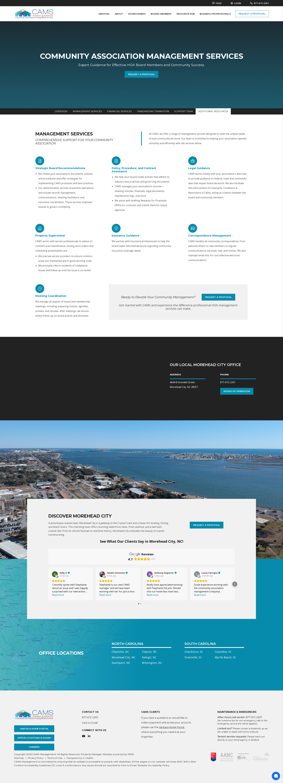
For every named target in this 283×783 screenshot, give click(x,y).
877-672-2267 (261, 3)
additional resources (213, 111)
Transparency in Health (79, 758)
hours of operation (237, 391)
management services (87, 111)
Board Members (161, 13)
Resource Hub (186, 13)
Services (104, 13)
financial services (119, 111)
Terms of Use (55, 758)
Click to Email (90, 722)
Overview (61, 111)
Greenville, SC (193, 657)
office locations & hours (34, 737)
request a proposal (252, 13)
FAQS (218, 3)
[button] (48, 584)
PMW (131, 754)
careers (34, 747)
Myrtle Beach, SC (225, 657)
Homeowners (137, 13)
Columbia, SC (223, 651)
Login (237, 3)
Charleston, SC (194, 651)
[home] (33, 13)
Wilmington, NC (152, 663)
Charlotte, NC (120, 651)
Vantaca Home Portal (34, 728)
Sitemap (19, 758)
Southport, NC (121, 663)
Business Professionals (215, 13)
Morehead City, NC (123, 657)
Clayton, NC (149, 651)
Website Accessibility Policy (153, 765)
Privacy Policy (35, 758)
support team (183, 111)
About (119, 13)
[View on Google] (55, 574)
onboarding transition (153, 111)
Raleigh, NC (149, 657)
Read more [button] (58, 595)
